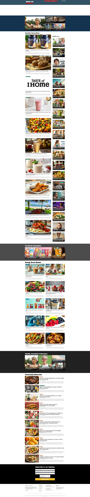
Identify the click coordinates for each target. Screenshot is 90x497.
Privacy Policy (44, 482)
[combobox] (36, 473)
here (46, 496)
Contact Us (55, 493)
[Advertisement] (45, 10)
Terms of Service (58, 493)
